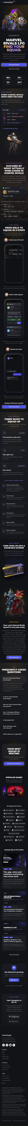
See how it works (14, 69)
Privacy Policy (5, 1078)
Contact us (5, 1069)
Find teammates (14, 64)
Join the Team (5, 1065)
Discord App (5, 1056)
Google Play (5, 1058)
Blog (3, 1052)
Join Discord (14, 980)
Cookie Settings (6, 1080)
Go (19, 314)
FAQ (3, 1054)
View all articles (14, 954)
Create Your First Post (14, 763)
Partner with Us (6, 1067)
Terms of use (5, 1076)
